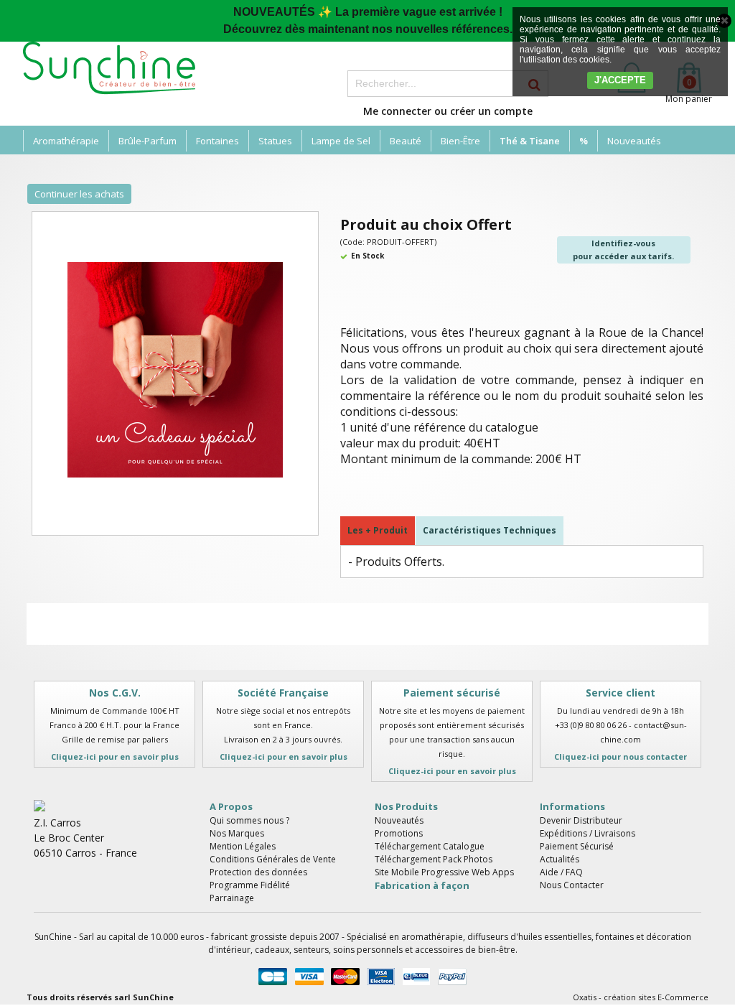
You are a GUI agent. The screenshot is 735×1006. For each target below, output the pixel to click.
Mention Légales (243, 846)
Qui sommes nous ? (249, 820)
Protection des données (258, 872)
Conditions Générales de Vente (273, 859)
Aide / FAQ (561, 872)
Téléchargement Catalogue (429, 846)
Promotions (399, 833)
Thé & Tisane (530, 140)
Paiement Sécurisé (577, 846)
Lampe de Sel (341, 140)
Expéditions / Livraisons (587, 833)
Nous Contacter (572, 885)
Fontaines (217, 140)
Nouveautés (634, 140)
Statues (275, 140)
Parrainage (232, 898)
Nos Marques (237, 833)
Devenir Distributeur (581, 820)
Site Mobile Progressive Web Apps (444, 872)
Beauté (405, 140)
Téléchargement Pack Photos (433, 859)
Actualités (559, 859)
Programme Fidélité (250, 885)
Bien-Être (460, 140)
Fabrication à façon (422, 885)
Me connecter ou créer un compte (448, 111)
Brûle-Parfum (147, 140)
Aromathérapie (66, 140)
